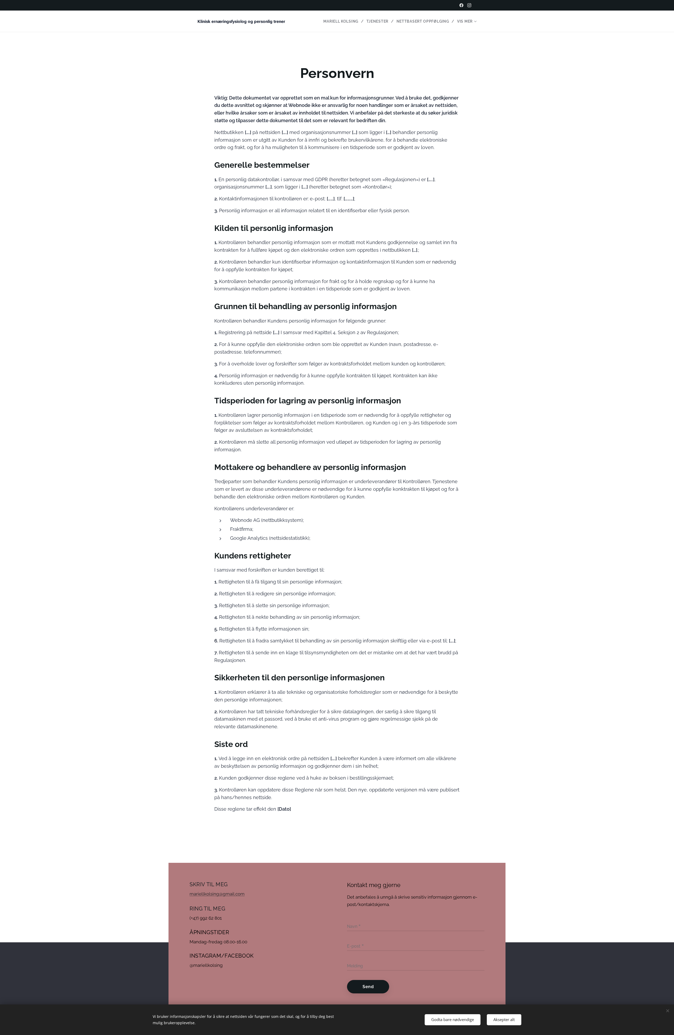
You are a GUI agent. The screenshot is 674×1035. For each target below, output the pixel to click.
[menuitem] (343, 21)
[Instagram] (469, 5)
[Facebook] (461, 5)
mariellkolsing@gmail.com (217, 894)
